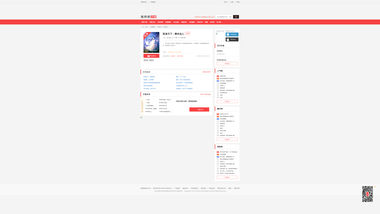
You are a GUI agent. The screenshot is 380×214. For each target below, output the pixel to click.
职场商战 (168, 22)
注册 (231, 2)
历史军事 (160, 22)
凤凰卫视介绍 (221, 188)
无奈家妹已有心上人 (182, 85)
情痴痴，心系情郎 (148, 80)
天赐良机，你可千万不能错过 (184, 88)
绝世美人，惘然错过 (149, 77)
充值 (209, 17)
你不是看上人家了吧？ (149, 88)
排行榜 (212, 22)
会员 (213, 17)
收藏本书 (151, 60)
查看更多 (227, 63)
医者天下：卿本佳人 (163, 27)
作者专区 (197, 17)
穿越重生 (153, 27)
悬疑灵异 (184, 22)
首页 (146, 27)
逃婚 (180, 52)
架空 (174, 52)
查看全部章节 (206, 72)
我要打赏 (200, 109)
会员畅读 (192, 22)
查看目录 (146, 60)
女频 (169, 52)
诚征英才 (185, 188)
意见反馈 (212, 188)
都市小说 (144, 22)
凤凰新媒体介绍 (145, 188)
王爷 (177, 52)
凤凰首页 (143, 2)
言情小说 (152, 22)
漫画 (206, 22)
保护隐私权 (194, 188)
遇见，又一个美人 (181, 77)
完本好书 (200, 22)
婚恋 (172, 52)
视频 (229, 188)
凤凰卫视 (236, 188)
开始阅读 (153, 56)
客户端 (219, 22)
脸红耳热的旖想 (147, 85)
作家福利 (204, 17)
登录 (225, 2)
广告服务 (177, 188)
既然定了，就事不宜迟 (177, 56)
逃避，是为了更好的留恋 (183, 80)
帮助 (238, 2)
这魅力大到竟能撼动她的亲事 (151, 83)
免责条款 (203, 188)
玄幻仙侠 (176, 22)
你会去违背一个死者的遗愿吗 (184, 83)
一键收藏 (152, 2)
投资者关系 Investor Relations (162, 188)
